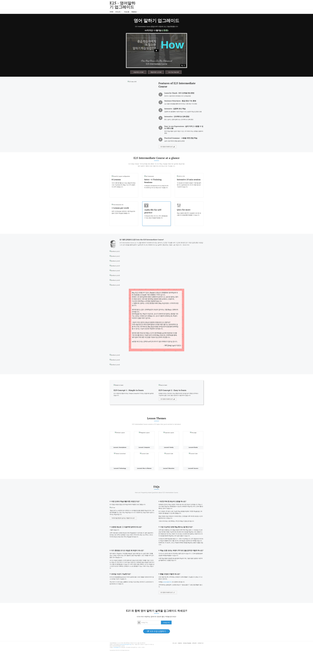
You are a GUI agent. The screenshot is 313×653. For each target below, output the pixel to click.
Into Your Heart (172, 72)
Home (111, 12)
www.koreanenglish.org (125, 644)
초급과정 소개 (138, 72)
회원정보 (134, 12)
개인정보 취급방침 (187, 643)
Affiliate (194, 643)
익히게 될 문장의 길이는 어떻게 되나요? (123, 518)
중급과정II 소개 (155, 72)
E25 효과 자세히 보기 (167, 146)
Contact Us (200, 643)
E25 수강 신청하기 (158, 631)
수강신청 (126, 12)
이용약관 (180, 643)
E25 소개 (174, 643)
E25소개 (118, 12)
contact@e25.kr (167, 582)
